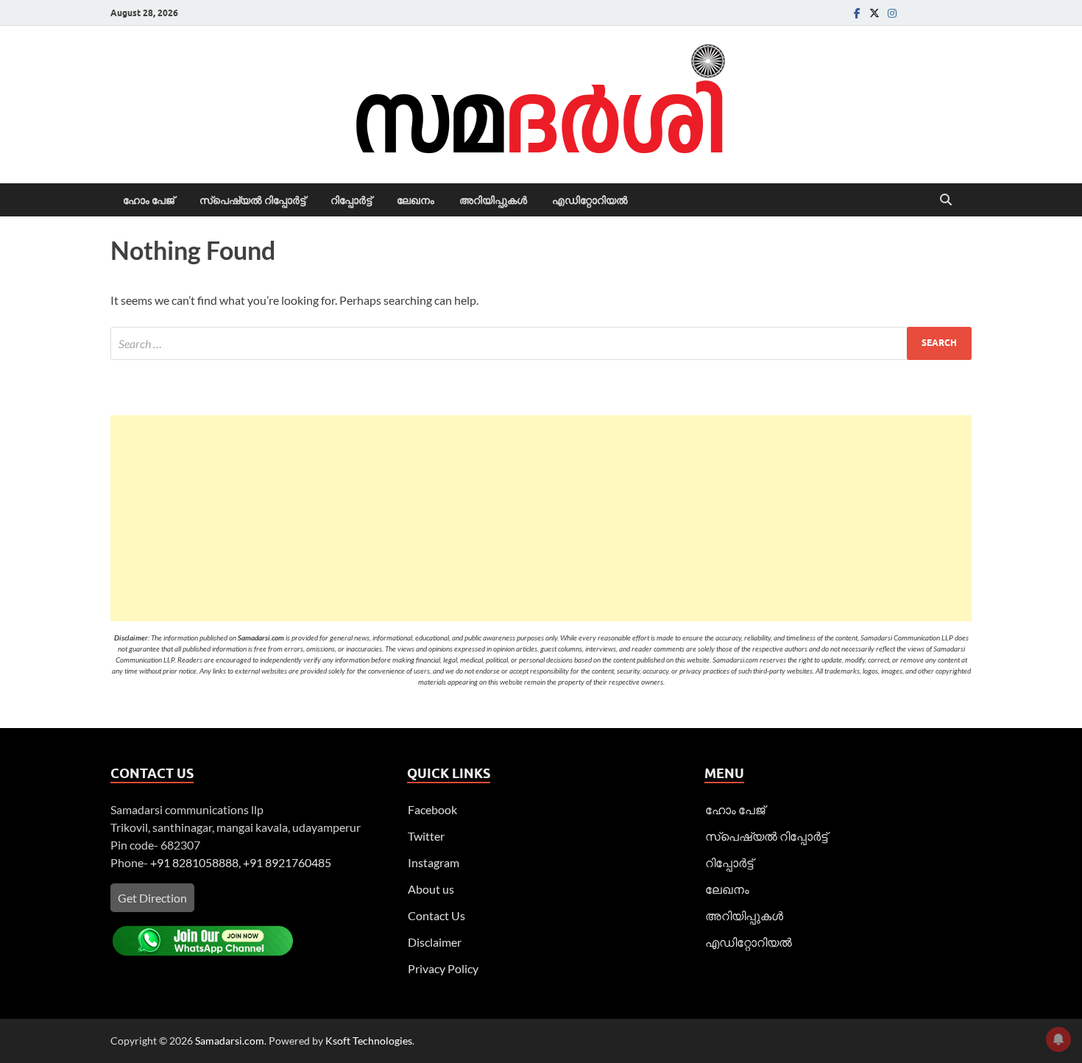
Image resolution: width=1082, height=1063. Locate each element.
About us (431, 889)
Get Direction (152, 898)
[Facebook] (857, 13)
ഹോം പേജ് (148, 200)
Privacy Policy (443, 968)
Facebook (432, 809)
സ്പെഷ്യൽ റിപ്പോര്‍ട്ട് (252, 200)
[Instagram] (892, 13)
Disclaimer (435, 942)
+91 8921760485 (287, 862)
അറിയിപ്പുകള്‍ (493, 200)
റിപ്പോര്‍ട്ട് (351, 200)
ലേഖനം (415, 200)
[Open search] (946, 200)
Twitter (426, 836)
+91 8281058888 (194, 862)
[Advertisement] (541, 518)
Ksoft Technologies (368, 1040)
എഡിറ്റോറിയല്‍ (590, 200)
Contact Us (436, 915)
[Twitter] (874, 13)
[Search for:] (541, 343)
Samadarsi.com (229, 1040)
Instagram (433, 862)
